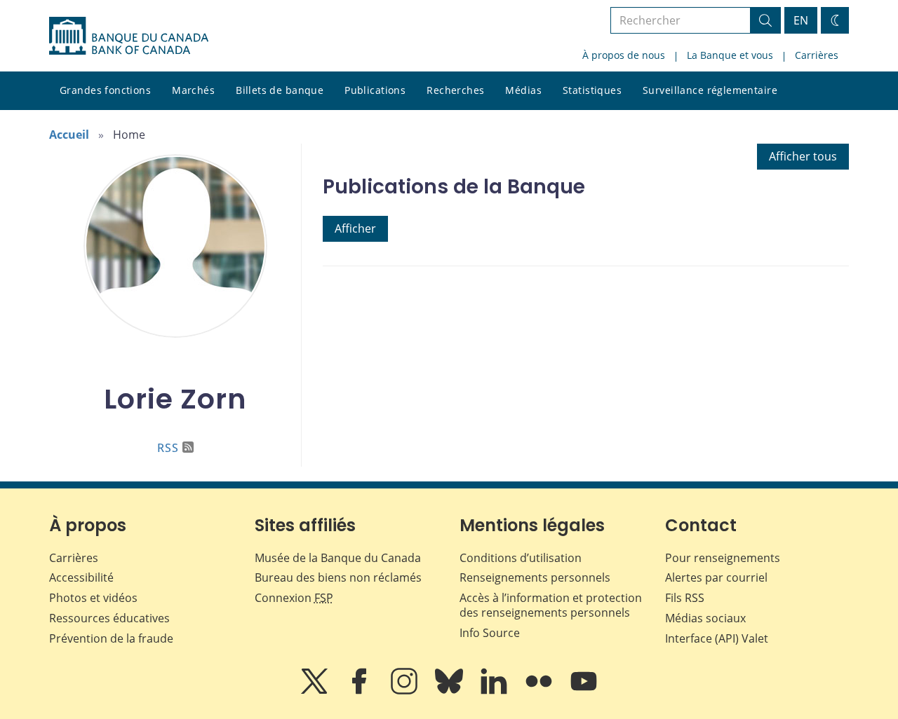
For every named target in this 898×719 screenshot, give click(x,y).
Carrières (816, 55)
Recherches (455, 90)
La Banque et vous (730, 55)
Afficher (355, 228)
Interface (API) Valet (716, 638)
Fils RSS (684, 597)
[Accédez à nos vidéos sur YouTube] (584, 691)
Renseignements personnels (535, 577)
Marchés (193, 90)
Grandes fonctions (105, 90)
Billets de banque (279, 90)
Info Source (490, 633)
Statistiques (592, 90)
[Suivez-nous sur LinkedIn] (495, 691)
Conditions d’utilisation (521, 558)
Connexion (294, 597)
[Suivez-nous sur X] (315, 691)
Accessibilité (81, 577)
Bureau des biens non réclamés (338, 577)
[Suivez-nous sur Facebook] (360, 691)
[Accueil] (128, 36)
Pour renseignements (722, 558)
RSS (168, 448)
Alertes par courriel (716, 577)
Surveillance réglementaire (710, 90)
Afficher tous (803, 156)
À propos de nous (623, 55)
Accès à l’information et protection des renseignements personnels (551, 605)
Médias (523, 90)
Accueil (69, 134)
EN (800, 20)
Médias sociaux (705, 618)
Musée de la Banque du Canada (338, 558)
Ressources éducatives (109, 618)
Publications (375, 90)
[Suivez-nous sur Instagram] (405, 691)
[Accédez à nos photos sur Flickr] (540, 691)
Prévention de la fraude (111, 638)
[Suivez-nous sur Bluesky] (450, 691)
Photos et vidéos (93, 597)
